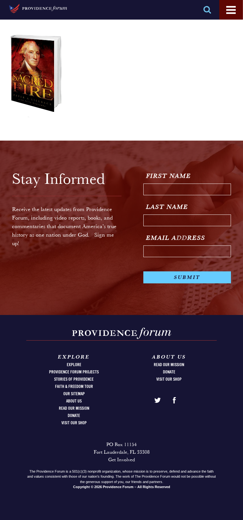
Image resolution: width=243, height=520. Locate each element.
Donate (74, 416)
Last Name (167, 207)
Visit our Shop (74, 423)
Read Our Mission (74, 408)
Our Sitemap (74, 394)
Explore (74, 365)
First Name (168, 176)
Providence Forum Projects (74, 372)
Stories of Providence (74, 379)
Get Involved (121, 460)
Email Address (175, 238)
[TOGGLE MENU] (231, 10)
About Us (74, 401)
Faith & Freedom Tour (74, 386)
